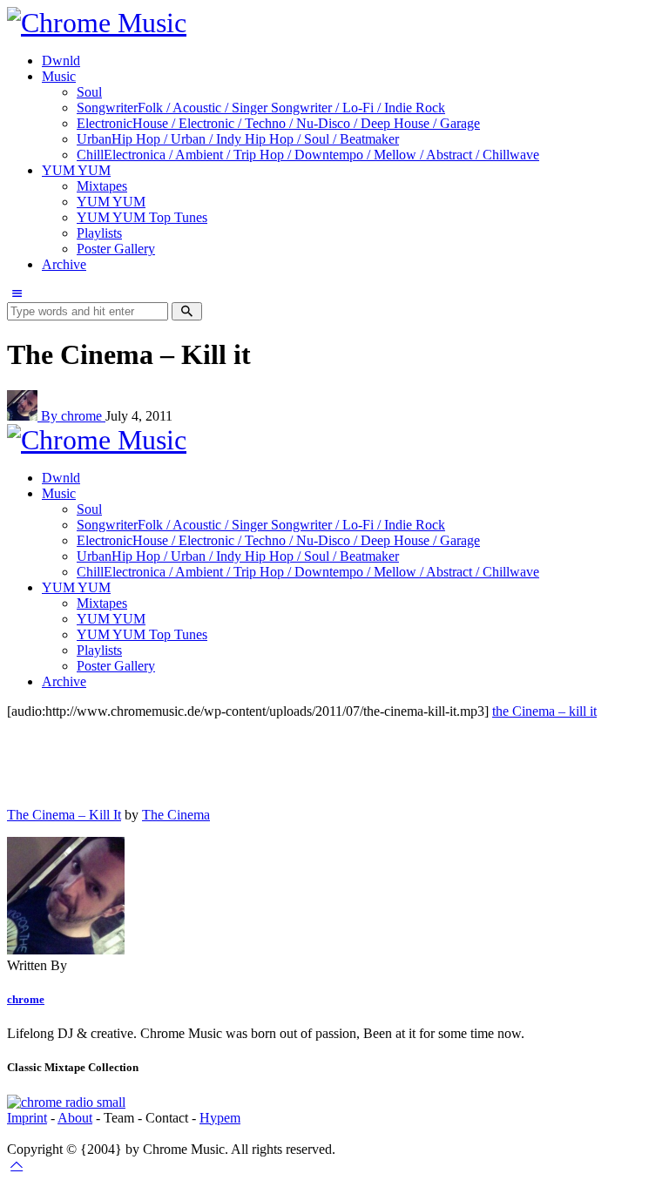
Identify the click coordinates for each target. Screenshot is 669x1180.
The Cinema (176, 814)
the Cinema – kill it (544, 711)
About (74, 1117)
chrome (25, 999)
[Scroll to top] (16, 1164)
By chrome (73, 415)
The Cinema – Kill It (64, 814)
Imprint (27, 1117)
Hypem (219, 1117)
